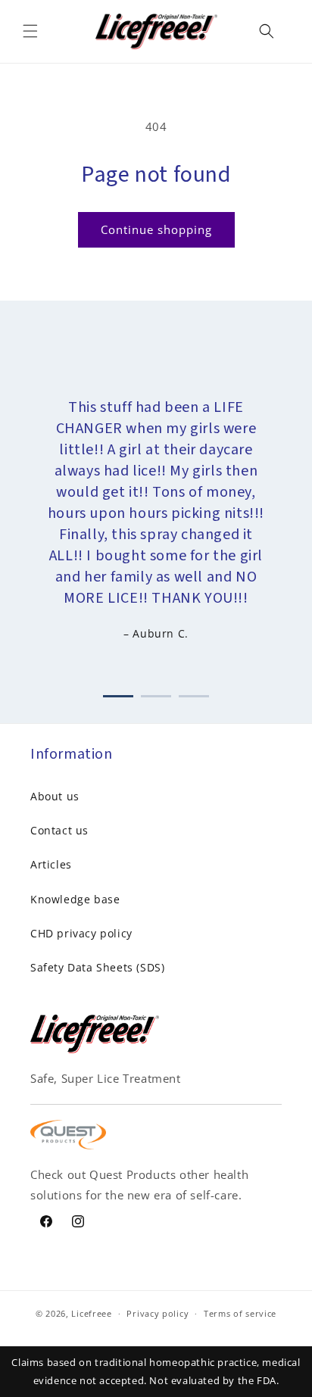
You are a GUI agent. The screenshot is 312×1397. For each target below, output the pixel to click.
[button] (30, 31)
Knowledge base (75, 899)
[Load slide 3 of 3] (194, 693)
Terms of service (240, 1313)
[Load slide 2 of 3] (156, 693)
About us (55, 796)
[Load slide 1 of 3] (118, 693)
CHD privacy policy (81, 933)
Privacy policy (157, 1313)
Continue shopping (156, 229)
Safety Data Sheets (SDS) (97, 967)
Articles (51, 864)
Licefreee (91, 1313)
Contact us (59, 830)
